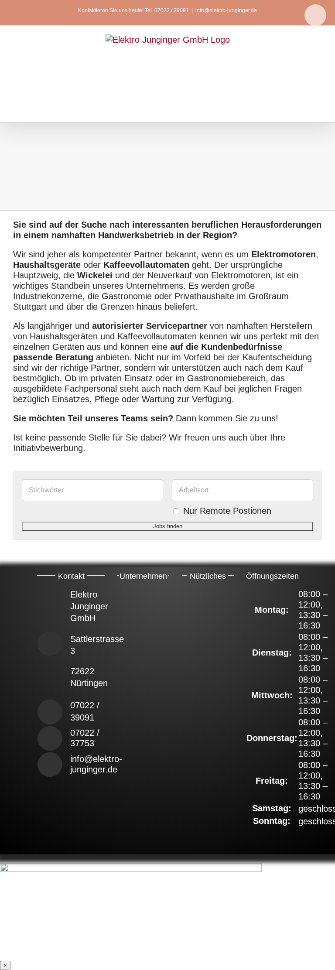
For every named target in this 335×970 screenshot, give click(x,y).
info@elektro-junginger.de (226, 10)
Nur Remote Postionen (227, 511)
